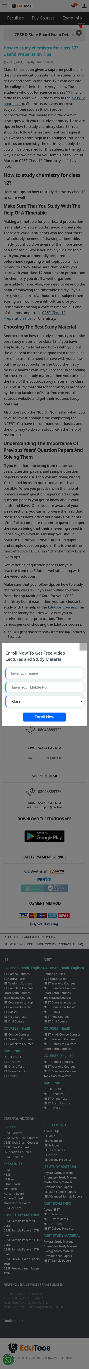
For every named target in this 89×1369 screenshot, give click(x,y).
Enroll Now (44, 717)
